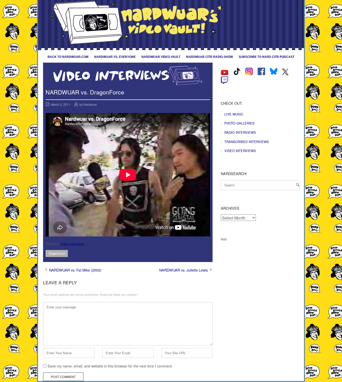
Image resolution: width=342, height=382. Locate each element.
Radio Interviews (240, 132)
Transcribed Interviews (246, 141)
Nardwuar (90, 104)
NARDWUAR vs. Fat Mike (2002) (75, 270)
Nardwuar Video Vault (160, 56)
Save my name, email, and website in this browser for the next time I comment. (110, 365)
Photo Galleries (239, 123)
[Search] (297, 184)
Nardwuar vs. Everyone (115, 56)
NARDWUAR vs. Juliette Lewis (183, 270)
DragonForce (57, 253)
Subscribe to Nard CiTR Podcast (266, 56)
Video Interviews (72, 243)
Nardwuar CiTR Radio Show (209, 56)
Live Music (233, 114)
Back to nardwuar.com (68, 56)
